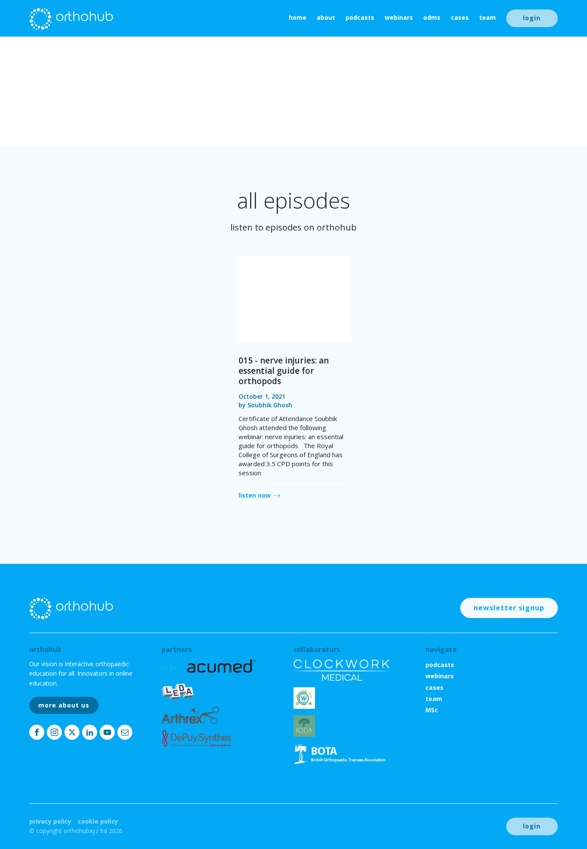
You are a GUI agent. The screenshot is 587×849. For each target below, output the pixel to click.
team (487, 17)
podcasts (359, 17)
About (326, 17)
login (532, 18)
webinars (399, 17)
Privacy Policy (50, 821)
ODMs (431, 17)
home (297, 17)
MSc (431, 710)
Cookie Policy (98, 821)
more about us (63, 705)
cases (460, 17)
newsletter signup (509, 607)
